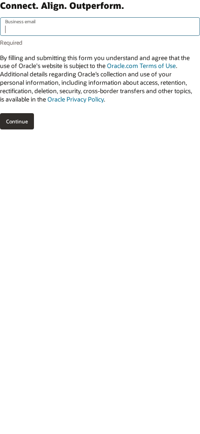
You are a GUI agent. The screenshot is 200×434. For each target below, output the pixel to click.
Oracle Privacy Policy (75, 99)
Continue (17, 121)
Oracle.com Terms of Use (141, 65)
